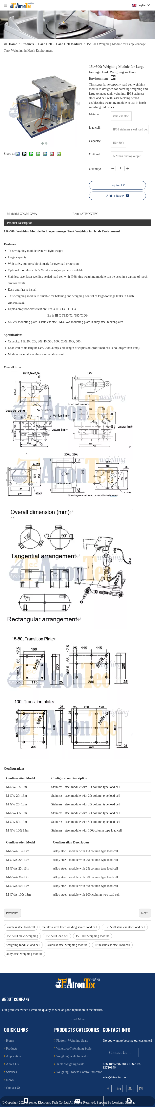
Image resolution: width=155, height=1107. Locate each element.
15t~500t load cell (56, 936)
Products (11, 1048)
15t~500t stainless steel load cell (124, 927)
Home (10, 1040)
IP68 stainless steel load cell (112, 945)
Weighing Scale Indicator (72, 1056)
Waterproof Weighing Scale (73, 1048)
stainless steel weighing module (67, 945)
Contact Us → (120, 1052)
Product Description (19, 223)
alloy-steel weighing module (24, 954)
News (10, 1080)
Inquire (114, 185)
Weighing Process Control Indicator (79, 1072)
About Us (12, 1064)
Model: (11, 213)
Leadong (118, 1102)
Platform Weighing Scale (72, 1040)
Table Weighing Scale (70, 1064)
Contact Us (13, 1087)
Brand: (76, 213)
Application (13, 1056)
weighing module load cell (23, 945)
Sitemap (130, 1102)
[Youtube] (130, 1088)
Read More (77, 1019)
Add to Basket (115, 195)
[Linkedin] (119, 1088)
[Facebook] (108, 1088)
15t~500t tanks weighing (22, 936)
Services (11, 1072)
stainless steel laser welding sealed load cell (69, 927)
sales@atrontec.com (115, 1077)
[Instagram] (140, 1088)
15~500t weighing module (92, 936)
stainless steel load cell (20, 927)
